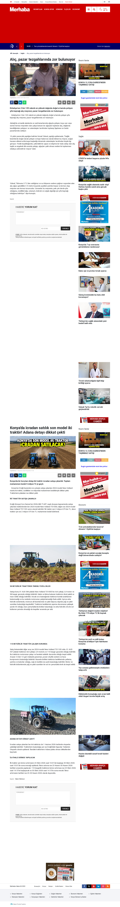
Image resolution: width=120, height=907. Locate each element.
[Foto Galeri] (109, 2)
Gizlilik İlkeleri (59, 886)
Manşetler (24, 2)
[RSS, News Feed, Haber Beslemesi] (107, 886)
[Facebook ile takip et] (84, 886)
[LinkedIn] (20, 102)
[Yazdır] (60, 102)
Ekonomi (76, 9)
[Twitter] (16, 102)
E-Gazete (16, 2)
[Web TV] (105, 2)
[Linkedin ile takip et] (98, 886)
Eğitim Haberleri (95, 894)
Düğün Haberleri (56, 894)
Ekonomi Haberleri (77, 894)
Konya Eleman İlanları (51, 2)
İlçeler (67, 9)
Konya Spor (49, 9)
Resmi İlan (37, 9)
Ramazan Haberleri (18, 897)
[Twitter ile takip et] (89, 886)
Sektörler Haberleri (57, 897)
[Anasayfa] (11, 2)
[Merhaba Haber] (20, 9)
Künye (44, 886)
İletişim (50, 886)
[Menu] (88, 9)
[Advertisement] (60, 29)
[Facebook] (12, 102)
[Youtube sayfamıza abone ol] (93, 886)
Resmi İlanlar (68, 2)
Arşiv (41, 2)
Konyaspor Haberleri (38, 897)
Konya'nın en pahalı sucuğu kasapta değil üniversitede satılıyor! (54, 46)
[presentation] (16, 46)
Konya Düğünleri (37, 894)
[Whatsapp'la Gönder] (24, 102)
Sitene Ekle (68, 886)
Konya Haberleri (17, 894)
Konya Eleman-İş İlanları (78, 897)
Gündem (59, 9)
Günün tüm (103, 46)
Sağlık (22, 53)
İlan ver (61, 2)
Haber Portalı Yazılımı (19, 904)
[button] (64, 102)
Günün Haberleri (33, 2)
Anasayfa (15, 53)
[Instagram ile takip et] (103, 886)
